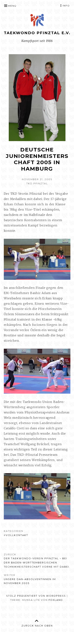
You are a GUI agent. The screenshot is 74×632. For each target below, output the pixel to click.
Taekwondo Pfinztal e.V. (37, 33)
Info (66, 5)
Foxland (56, 600)
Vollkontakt (17, 535)
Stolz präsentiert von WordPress (36, 595)
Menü (12, 5)
